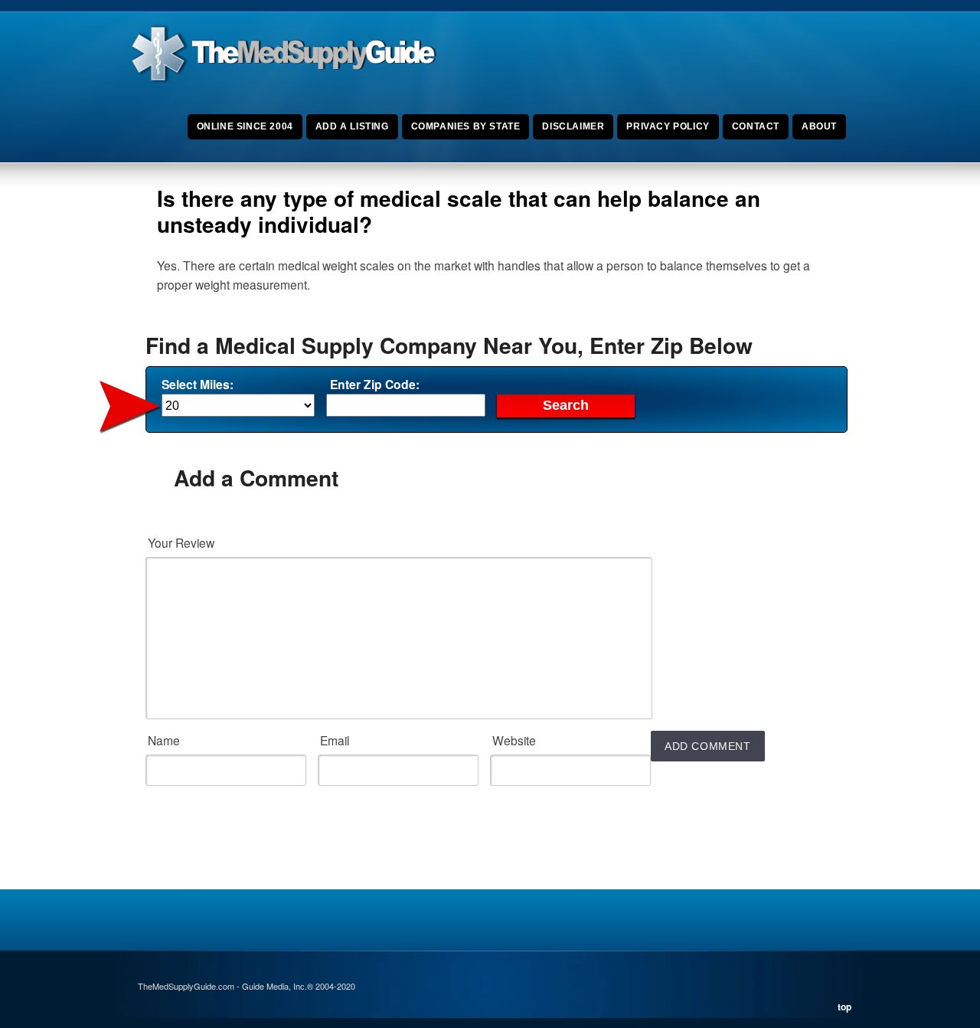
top (844, 1006)
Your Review (181, 542)
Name (164, 740)
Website (514, 740)
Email (334, 740)
